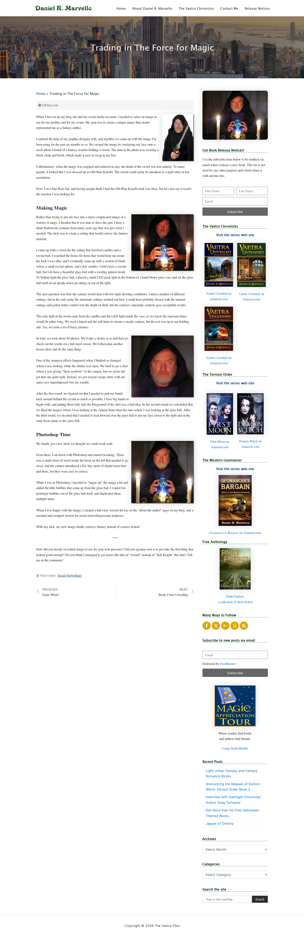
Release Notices (257, 8)
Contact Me (229, 8)
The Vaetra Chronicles (196, 8)
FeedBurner (228, 663)
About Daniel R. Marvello (152, 8)
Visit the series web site (235, 235)
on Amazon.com (235, 532)
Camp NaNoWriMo (235, 748)
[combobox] (226, 899)
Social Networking (69, 575)
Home (121, 8)
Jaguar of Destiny (220, 823)
